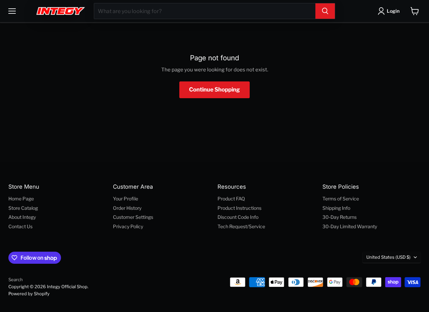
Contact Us (20, 226)
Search (15, 279)
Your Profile (125, 198)
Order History (127, 208)
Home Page (21, 198)
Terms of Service (340, 198)
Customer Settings (133, 217)
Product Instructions (239, 208)
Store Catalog (23, 208)
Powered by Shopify (29, 293)
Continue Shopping (214, 89)
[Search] (325, 11)
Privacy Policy (128, 226)
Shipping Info (336, 208)
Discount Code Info (238, 217)
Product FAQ (231, 198)
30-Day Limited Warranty (349, 226)
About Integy (22, 217)
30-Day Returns (339, 217)
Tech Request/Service (241, 226)
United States (388, 257)
